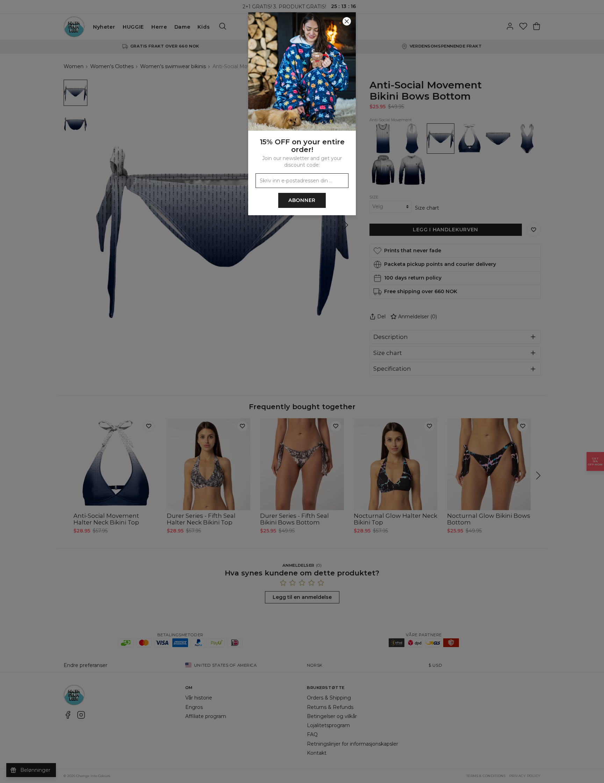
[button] (302, 391)
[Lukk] (347, 21)
